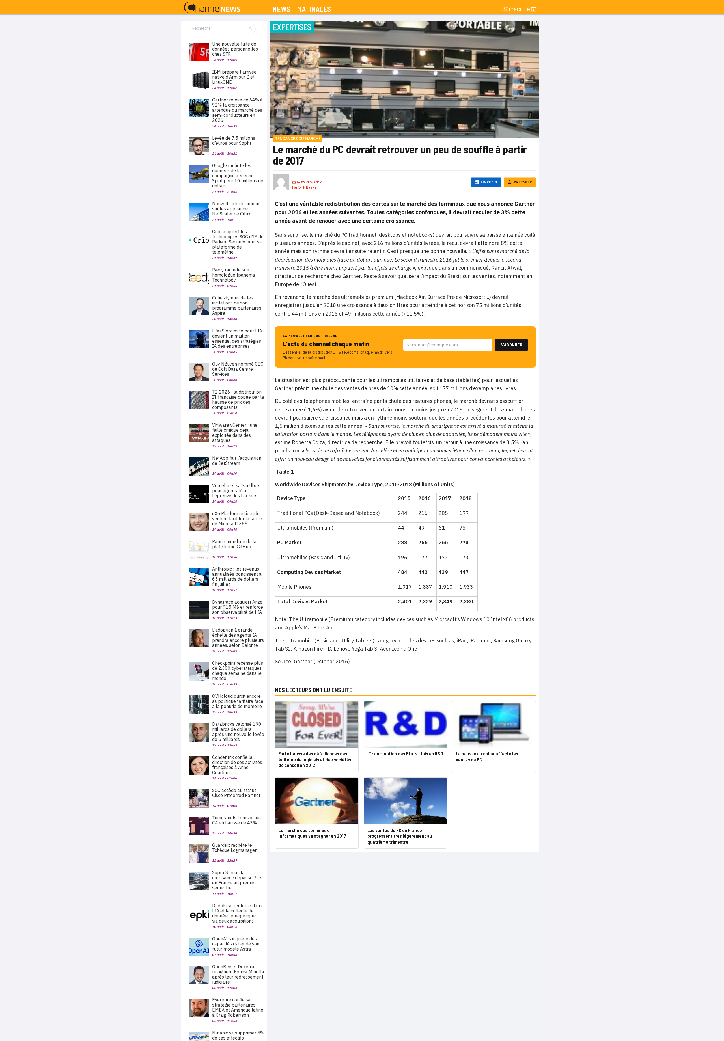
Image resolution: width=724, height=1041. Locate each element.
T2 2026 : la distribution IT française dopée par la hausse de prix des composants (238, 399)
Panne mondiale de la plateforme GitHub (234, 544)
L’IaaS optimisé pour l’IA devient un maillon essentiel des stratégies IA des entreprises (237, 338)
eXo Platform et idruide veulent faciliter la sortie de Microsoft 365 (237, 518)
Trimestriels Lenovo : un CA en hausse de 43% (236, 820)
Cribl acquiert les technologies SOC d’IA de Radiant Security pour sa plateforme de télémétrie (238, 242)
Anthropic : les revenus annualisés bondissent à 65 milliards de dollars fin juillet (237, 576)
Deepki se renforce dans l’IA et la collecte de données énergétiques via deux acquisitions (237, 913)
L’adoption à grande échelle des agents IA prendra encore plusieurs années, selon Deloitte (238, 637)
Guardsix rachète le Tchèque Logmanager (234, 847)
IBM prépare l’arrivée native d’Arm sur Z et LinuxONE (234, 77)
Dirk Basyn (307, 187)
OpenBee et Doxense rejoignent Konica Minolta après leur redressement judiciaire (238, 974)
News (281, 9)
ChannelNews (212, 8)
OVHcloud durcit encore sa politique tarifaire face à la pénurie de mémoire (237, 701)
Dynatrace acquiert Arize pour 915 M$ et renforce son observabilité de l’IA (237, 607)
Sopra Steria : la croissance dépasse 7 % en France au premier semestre (237, 880)
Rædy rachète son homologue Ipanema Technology (233, 275)
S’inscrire (516, 9)
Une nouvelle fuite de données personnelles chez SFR (235, 49)
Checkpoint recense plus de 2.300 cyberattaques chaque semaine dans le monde (237, 670)
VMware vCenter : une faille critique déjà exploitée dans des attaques (234, 432)
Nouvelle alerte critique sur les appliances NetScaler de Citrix (236, 209)
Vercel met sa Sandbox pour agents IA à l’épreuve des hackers (236, 490)
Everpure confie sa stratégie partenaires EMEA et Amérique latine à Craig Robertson (237, 1007)
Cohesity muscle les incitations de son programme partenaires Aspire (236, 305)
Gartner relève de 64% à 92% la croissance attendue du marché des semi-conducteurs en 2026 (237, 110)
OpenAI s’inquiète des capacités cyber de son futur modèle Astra (235, 944)
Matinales (314, 9)
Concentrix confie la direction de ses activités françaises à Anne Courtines (237, 764)
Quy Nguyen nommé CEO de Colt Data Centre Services (238, 369)
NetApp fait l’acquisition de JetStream (236, 460)
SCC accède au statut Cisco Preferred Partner (236, 792)
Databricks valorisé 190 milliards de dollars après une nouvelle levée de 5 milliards (238, 731)
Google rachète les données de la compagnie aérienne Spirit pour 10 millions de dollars (237, 176)
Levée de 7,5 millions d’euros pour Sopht (233, 140)
